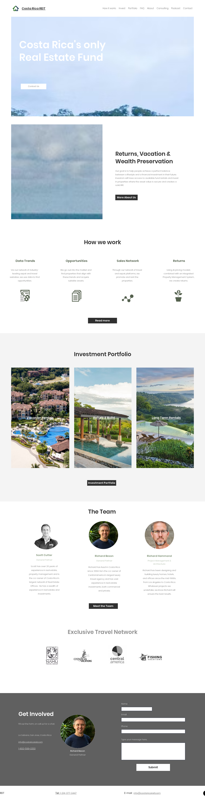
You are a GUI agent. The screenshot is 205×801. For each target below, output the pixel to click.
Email (124, 715)
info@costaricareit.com (147, 793)
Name (124, 704)
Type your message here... (134, 739)
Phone (124, 726)
